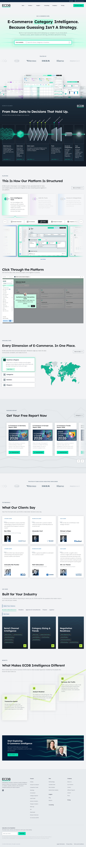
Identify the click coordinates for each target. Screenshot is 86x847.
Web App (32, 806)
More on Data (77, 351)
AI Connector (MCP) (34, 817)
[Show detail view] (24, 645)
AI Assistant (32, 793)
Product (30, 5)
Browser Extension (34, 815)
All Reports (78, 415)
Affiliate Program (71, 790)
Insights (38, 5)
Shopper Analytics (34, 804)
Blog (50, 797)
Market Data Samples (53, 790)
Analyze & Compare (34, 784)
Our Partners (70, 784)
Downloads (32, 812)
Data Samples (52, 787)
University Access (80, 1)
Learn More (6, 159)
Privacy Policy (69, 844)
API (31, 809)
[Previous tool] (4, 221)
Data (23, 5)
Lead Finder (32, 798)
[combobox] (43, 42)
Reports (50, 800)
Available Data (52, 784)
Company (54, 5)
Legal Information (61, 844)
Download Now (15, 452)
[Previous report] (78, 461)
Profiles (31, 782)
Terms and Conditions (79, 844)
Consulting (46, 5)
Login (72, 1)
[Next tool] (81, 221)
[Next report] (82, 461)
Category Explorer (34, 795)
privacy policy (12, 838)
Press (68, 795)
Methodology (52, 781)
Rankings (32, 790)
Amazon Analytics (34, 801)
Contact (69, 792)
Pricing (62, 5)
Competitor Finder (34, 787)
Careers (69, 787)
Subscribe (22, 833)
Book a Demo (79, 5)
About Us (69, 781)
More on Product (77, 187)
